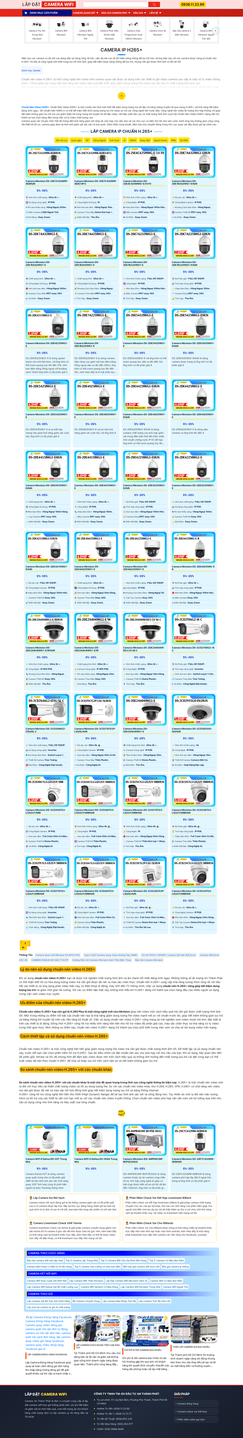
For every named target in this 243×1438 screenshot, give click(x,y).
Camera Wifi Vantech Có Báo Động (99, 1286)
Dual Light (76, 140)
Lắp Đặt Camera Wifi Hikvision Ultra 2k (126, 1280)
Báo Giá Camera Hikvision (149, 960)
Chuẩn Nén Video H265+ (35, 107)
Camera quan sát (84, 12)
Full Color (114, 140)
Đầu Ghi (138, 12)
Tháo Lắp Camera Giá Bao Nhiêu (191, 1347)
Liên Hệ (153, 12)
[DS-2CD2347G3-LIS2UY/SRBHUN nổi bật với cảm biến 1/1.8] (193, 872)
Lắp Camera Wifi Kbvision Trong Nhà (140, 1286)
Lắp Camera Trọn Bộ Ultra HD (154, 1301)
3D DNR (184, 140)
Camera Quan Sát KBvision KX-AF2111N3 (58, 955)
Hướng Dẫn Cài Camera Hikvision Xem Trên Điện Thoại (101, 960)
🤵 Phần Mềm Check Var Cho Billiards (149, 1223)
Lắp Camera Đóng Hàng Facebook (47, 1354)
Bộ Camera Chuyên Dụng (86, 1301)
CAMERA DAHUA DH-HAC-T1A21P (50, 960)
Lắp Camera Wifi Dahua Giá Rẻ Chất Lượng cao (52, 1286)
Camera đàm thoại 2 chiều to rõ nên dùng (49, 1266)
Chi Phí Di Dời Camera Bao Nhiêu (143, 1350)
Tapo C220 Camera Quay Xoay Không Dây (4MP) (110, 955)
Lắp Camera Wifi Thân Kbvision (86, 1280)
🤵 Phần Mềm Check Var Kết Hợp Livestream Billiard (158, 1197)
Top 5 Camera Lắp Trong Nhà (82, 1260)
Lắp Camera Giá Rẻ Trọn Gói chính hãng (48, 1301)
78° (87, 140)
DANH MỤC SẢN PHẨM (44, 12)
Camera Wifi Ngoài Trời (175, 1286)
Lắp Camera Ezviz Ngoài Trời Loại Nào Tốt (98, 1346)
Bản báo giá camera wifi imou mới (141, 1266)
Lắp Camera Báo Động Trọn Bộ (119, 1301)
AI (124, 140)
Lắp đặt (47, 4)
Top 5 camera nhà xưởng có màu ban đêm (97, 1266)
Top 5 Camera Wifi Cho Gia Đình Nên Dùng (124, 1260)
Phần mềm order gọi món (191, 1419)
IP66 (173, 140)
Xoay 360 (145, 140)
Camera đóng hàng (188, 1403)
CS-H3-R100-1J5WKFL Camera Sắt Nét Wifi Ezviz (169, 955)
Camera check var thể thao (192, 1411)
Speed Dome (160, 140)
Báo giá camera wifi (114, 12)
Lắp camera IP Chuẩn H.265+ (121, 131)
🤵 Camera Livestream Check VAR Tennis (55, 1223)
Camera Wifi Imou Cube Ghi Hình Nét (47, 1280)
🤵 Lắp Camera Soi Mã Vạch (47, 1197)
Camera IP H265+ (121, 50)
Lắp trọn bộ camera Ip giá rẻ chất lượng (48, 1307)
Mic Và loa (61, 140)
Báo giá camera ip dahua (175, 1266)
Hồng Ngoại (99, 140)
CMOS (133, 140)
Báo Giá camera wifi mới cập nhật (45, 1260)
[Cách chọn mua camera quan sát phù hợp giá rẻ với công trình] (215, 30)
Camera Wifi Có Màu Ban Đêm (166, 1280)
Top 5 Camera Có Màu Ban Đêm (166, 1260)
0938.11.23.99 (192, 4)
